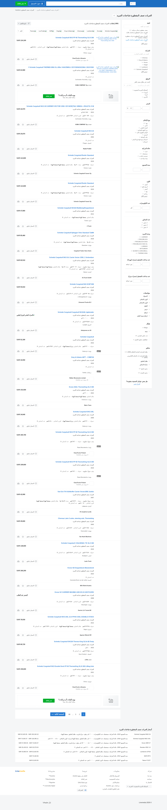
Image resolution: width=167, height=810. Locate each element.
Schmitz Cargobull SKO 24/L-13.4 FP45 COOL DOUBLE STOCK (71, 617)
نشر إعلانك (49, 96)
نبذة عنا (150, 776)
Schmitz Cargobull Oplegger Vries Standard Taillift (75, 233)
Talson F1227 (146, 760)
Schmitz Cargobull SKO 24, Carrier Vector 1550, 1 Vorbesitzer (71, 257)
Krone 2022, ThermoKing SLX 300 (81, 387)
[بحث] (124, 3)
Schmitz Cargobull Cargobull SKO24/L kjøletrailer (76, 312)
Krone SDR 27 (146, 743)
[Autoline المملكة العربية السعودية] (145, 3)
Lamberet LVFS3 (145, 751)
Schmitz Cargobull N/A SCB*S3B (82, 284)
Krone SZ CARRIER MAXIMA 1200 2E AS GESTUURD (74, 592)
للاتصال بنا (149, 782)
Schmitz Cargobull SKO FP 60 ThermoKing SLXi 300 (75, 37)
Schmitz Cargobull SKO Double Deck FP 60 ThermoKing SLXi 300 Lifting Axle (65, 666)
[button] (23, 59)
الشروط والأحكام (114, 776)
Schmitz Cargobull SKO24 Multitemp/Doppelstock (76, 208)
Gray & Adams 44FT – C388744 (82, 357)
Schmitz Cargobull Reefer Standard (81, 155)
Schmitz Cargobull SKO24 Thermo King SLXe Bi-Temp (74, 641)
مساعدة (149, 779)
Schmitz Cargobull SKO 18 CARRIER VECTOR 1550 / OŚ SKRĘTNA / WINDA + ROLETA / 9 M (60, 106)
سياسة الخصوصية (114, 779)
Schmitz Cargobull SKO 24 (84, 131)
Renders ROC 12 (145, 747)
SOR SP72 (147, 756)
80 (69, 714)
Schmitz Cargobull (87, 337)
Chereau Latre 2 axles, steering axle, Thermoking (76, 518)
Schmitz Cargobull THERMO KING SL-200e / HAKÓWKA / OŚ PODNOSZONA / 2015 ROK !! (61, 67)
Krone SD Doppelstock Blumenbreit (81, 568)
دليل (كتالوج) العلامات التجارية (111, 789)
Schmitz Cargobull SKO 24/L (83, 412)
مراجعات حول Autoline (112, 786)
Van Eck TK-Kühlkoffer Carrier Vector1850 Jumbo (76, 491)
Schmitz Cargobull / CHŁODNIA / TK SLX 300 (77, 543)
